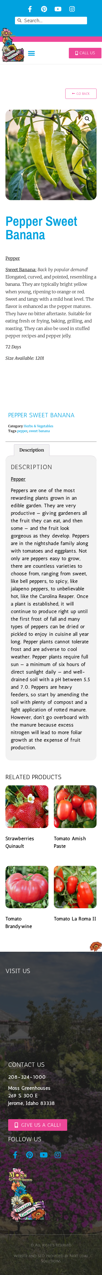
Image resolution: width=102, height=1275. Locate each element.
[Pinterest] (44, 9)
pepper (22, 431)
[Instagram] (72, 9)
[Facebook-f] (30, 9)
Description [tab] (31, 450)
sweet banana (39, 431)
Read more (24, 859)
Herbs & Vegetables (38, 426)
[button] (31, 53)
